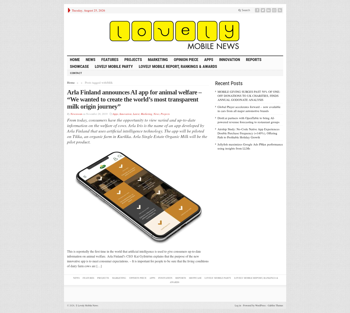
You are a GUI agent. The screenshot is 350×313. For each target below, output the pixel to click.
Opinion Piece (186, 59)
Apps (208, 59)
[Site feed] (280, 10)
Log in (238, 305)
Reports (253, 59)
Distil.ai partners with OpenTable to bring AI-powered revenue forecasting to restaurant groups (249, 120)
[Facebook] (257, 10)
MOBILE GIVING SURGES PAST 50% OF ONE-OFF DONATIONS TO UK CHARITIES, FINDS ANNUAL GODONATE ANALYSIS (249, 96)
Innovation (229, 59)
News (90, 59)
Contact (76, 73)
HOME (75, 59)
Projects (133, 59)
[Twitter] (263, 10)
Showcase (79, 66)
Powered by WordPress (254, 305)
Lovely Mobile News (87, 305)
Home (71, 82)
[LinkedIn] (269, 10)
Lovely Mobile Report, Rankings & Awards (178, 66)
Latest (136, 114)
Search (245, 10)
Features (109, 59)
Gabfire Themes (275, 305)
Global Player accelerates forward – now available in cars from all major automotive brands (249, 109)
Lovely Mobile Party (114, 66)
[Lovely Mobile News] (175, 34)
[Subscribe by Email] (274, 10)
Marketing (158, 59)
